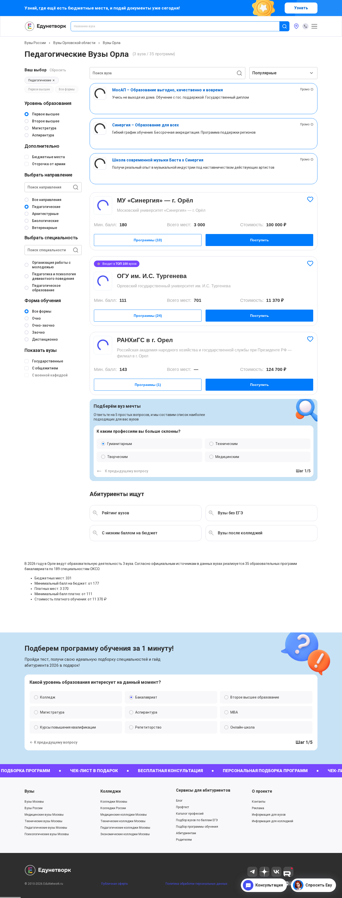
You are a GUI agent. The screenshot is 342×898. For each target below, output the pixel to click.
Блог (179, 800)
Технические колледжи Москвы (122, 821)
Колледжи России (113, 808)
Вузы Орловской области (74, 43)
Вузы (29, 791)
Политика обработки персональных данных (196, 883)
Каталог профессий (190, 813)
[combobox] (178, 26)
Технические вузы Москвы (43, 821)
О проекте (262, 791)
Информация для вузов (269, 814)
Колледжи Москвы (113, 801)
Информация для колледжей (272, 821)
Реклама (258, 808)
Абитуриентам (186, 833)
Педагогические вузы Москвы (46, 827)
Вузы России (35, 43)
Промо (304, 89)
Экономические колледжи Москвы (125, 834)
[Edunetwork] (46, 26)
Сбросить (58, 70)
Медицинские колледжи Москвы (123, 814)
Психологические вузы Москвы (47, 834)
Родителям (184, 839)
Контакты (258, 801)
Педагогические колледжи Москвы (125, 827)
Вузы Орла (111, 43)
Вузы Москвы (34, 801)
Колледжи (110, 791)
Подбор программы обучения (197, 826)
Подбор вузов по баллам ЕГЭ (197, 820)
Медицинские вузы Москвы (44, 814)
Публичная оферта (114, 883)
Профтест (182, 807)
